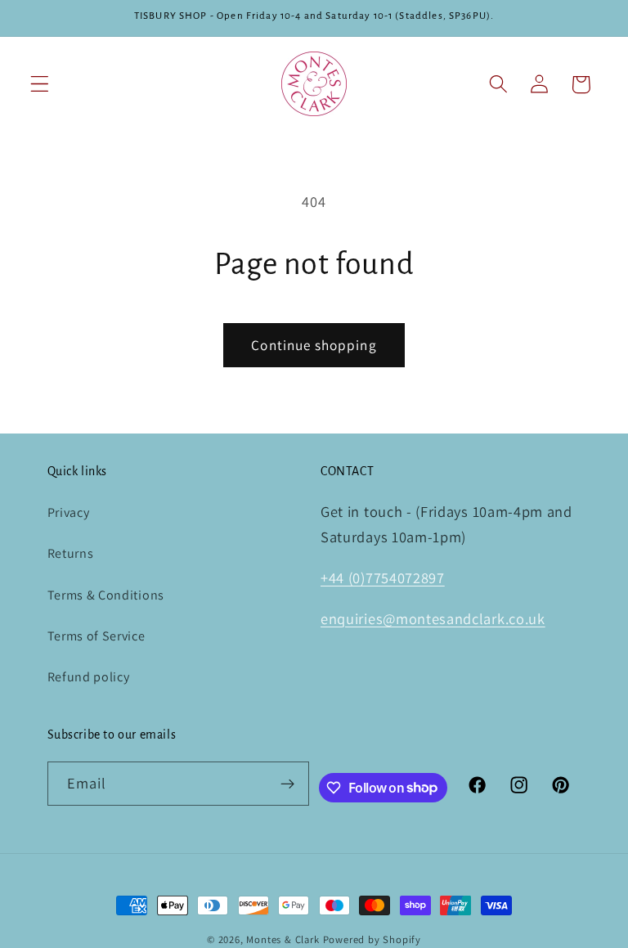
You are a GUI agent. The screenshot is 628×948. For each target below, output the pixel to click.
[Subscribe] (288, 784)
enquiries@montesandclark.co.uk (433, 618)
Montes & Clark (282, 939)
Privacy (68, 512)
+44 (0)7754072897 (383, 577)
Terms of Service (96, 636)
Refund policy (88, 676)
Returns (70, 553)
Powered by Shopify (372, 939)
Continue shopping (314, 344)
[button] (40, 85)
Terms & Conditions (105, 595)
